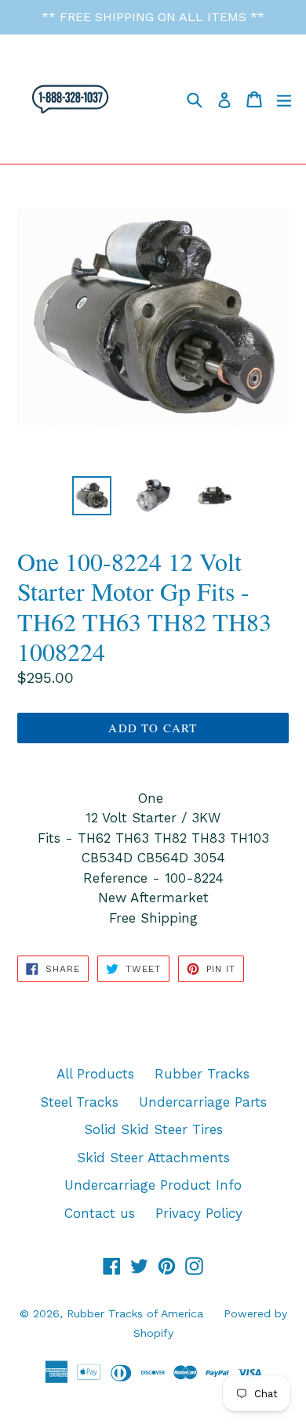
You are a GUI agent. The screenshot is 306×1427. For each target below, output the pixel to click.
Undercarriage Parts (203, 1102)
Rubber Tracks (202, 1074)
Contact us (99, 1213)
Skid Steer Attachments (153, 1157)
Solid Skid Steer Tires (153, 1129)
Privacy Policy (198, 1213)
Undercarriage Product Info (153, 1185)
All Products (95, 1074)
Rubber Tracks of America (135, 1313)
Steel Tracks (79, 1102)
